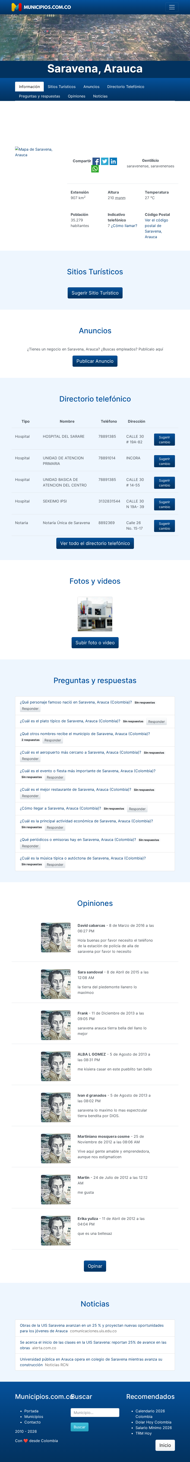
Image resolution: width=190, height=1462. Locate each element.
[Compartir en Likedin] (113, 161)
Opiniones (76, 96)
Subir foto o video (95, 642)
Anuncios (91, 86)
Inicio (165, 1445)
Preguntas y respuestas (39, 96)
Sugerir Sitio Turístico (95, 293)
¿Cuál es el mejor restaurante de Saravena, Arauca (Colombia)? (87, 789)
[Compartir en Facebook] (96, 161)
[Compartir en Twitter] (104, 161)
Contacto (32, 1422)
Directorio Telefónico (125, 86)
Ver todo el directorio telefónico (95, 543)
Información (29, 86)
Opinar (95, 1266)
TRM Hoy (144, 1433)
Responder (30, 708)
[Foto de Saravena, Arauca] (95, 614)
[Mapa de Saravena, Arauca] (39, 151)
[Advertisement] (95, 129)
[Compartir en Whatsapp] (95, 168)
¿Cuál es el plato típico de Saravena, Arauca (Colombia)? (81, 721)
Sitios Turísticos (62, 86)
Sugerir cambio (164, 439)
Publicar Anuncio (95, 361)
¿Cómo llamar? (124, 225)
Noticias (100, 96)
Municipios (33, 1416)
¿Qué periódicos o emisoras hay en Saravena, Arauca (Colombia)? (89, 839)
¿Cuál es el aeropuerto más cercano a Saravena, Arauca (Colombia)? (92, 752)
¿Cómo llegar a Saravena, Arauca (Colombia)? (72, 808)
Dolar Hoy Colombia (153, 1422)
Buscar (80, 1427)
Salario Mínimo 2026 (154, 1427)
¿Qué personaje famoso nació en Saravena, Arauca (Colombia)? (87, 702)
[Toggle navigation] (171, 7)
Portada (31, 1411)
